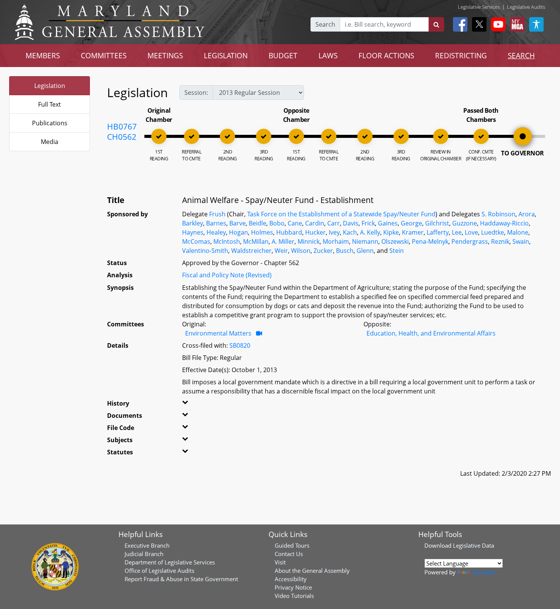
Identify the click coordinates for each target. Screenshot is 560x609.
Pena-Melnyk (430, 241)
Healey (216, 232)
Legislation (49, 86)
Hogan (238, 232)
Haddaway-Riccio (504, 223)
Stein (396, 250)
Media (49, 141)
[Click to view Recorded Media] (259, 333)
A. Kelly (370, 232)
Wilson (300, 250)
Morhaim (336, 241)
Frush (217, 214)
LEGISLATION (226, 55)
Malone (517, 232)
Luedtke (492, 232)
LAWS (328, 55)
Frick (368, 223)
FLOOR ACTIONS (386, 55)
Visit (280, 562)
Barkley (192, 223)
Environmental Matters (218, 333)
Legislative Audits (526, 6)
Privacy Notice (293, 587)
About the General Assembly (312, 570)
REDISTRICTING (461, 55)
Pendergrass (469, 241)
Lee (457, 232)
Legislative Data (473, 545)
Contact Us (289, 554)
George (411, 223)
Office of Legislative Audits (159, 570)
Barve (237, 223)
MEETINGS (165, 55)
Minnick (309, 241)
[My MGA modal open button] (516, 24)
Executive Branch (147, 545)
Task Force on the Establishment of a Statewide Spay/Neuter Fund (341, 214)
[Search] (436, 24)
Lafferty (438, 232)
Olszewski (395, 241)
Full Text (49, 104)
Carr (333, 223)
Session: (196, 92)
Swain (520, 241)
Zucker (323, 250)
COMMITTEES (103, 55)
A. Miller (283, 241)
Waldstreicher (251, 250)
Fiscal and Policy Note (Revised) (227, 275)
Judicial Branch (144, 554)
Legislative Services (479, 6)
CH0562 (121, 136)
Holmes (262, 232)
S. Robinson (498, 214)
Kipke (391, 232)
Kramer (413, 232)
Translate (483, 572)
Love (471, 232)
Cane (295, 223)
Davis (350, 223)
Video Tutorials (294, 595)
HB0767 (122, 126)
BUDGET (283, 55)
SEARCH (521, 55)
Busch (345, 250)
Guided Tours (292, 545)
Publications (49, 123)
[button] (195, 405)
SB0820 (239, 345)
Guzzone (464, 223)
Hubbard (289, 232)
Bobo (277, 223)
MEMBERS (43, 55)
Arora (526, 214)
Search (325, 24)
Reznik (500, 241)
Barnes (216, 223)
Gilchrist (437, 223)
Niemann (365, 241)
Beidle (257, 223)
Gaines (388, 223)
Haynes (192, 232)
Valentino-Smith (205, 250)
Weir (281, 250)
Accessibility (291, 579)
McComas (196, 241)
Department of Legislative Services (170, 562)
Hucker (315, 232)
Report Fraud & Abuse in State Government (181, 579)
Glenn (365, 250)
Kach (350, 232)
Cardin (314, 223)
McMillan (256, 241)
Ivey (334, 232)
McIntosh (226, 241)
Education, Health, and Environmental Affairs (431, 333)
